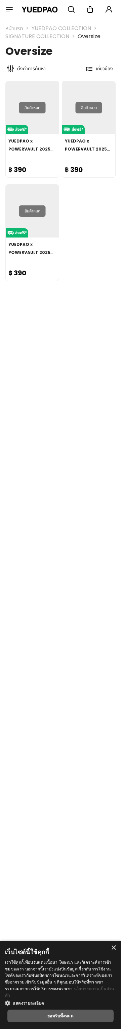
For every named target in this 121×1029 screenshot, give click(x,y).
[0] (90, 9)
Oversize (89, 36)
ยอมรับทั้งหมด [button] (60, 1016)
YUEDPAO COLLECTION (61, 28)
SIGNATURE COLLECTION (37, 36)
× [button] (113, 947)
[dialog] (60, 985)
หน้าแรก (14, 28)
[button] (60, 1003)
